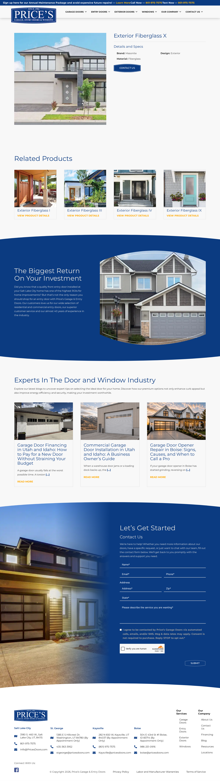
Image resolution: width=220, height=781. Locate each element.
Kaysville (98, 728)
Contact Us (193, 12)
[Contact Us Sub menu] (202, 12)
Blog (204, 740)
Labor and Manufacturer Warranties (157, 771)
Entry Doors (99, 12)
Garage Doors (74, 12)
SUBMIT (195, 663)
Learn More (122, 2)
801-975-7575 (153, 2)
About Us (206, 719)
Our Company (204, 712)
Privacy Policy (121, 771)
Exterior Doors (124, 12)
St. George (56, 728)
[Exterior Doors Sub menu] (136, 12)
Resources (207, 746)
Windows (148, 12)
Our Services (181, 712)
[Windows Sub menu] (156, 12)
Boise (137, 728)
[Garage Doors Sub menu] (86, 12)
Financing (207, 734)
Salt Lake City (22, 728)
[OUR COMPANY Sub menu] (180, 12)
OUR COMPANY (169, 12)
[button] (102, 37)
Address (125, 582)
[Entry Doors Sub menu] (109, 12)
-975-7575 (186, 2)
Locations (207, 752)
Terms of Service (196, 771)
